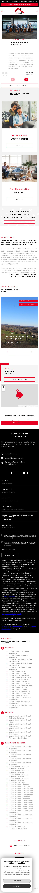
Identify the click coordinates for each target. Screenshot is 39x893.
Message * (7, 525)
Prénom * (7, 489)
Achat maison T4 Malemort (21, 801)
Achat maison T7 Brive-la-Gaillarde (20, 760)
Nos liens (35, 888)
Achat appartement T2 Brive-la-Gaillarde (19, 768)
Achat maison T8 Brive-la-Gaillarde (20, 764)
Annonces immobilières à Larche (20, 729)
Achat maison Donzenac (19, 683)
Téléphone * (9, 506)
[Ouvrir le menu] (37, 11)
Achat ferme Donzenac (19, 679)
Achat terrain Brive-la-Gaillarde (18, 656)
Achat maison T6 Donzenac (21, 795)
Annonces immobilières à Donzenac (20, 725)
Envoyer (9, 555)
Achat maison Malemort (19, 693)
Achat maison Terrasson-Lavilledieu (20, 698)
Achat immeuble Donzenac (21, 685)
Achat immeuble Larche (19, 691)
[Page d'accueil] (19, 11)
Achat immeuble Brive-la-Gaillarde (20, 668)
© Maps (25, 406)
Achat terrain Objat (17, 671)
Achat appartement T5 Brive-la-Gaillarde (19, 780)
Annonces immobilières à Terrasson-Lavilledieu (20, 737)
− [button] (3, 390)
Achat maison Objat (17, 673)
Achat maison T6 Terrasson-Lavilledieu (21, 820)
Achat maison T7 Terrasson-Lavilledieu (21, 824)
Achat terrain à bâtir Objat (20, 677)
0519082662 (24, 454)
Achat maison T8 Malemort (21, 809)
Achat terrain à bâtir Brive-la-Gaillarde (20, 664)
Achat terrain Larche (18, 687)
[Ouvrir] (2, 11)
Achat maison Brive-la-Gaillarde (19, 652)
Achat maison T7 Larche (19, 799)
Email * (6, 498)
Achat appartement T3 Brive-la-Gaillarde (19, 772)
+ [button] (3, 387)
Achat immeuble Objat (19, 675)
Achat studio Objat (17, 783)
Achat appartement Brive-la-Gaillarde (20, 660)
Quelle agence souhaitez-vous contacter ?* (17, 515)
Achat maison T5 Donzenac (21, 793)
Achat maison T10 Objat (19, 787)
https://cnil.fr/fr (9, 597)
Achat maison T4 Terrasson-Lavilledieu (21, 812)
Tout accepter (17, 886)
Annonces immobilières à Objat (20, 721)
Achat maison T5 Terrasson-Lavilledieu (21, 816)
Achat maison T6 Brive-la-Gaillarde (20, 756)
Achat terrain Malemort (19, 695)
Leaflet (19, 406)
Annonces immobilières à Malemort (20, 733)
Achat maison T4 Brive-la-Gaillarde (20, 748)
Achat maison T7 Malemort (21, 807)
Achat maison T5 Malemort (21, 803)
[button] (26, 79)
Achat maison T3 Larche (19, 797)
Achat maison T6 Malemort (21, 805)
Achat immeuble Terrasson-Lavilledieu (21, 706)
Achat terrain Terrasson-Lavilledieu (19, 702)
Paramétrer (17, 881)
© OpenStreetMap (33, 406)
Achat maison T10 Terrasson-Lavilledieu (18, 828)
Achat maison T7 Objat (19, 785)
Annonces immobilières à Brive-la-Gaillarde (20, 717)
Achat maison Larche (18, 689)
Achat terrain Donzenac (19, 681)
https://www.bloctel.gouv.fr (11, 614)
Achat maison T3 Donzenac (21, 789)
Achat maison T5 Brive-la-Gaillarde (20, 752)
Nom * (5, 480)
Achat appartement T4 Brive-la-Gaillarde (19, 776)
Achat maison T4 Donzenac (21, 791)
